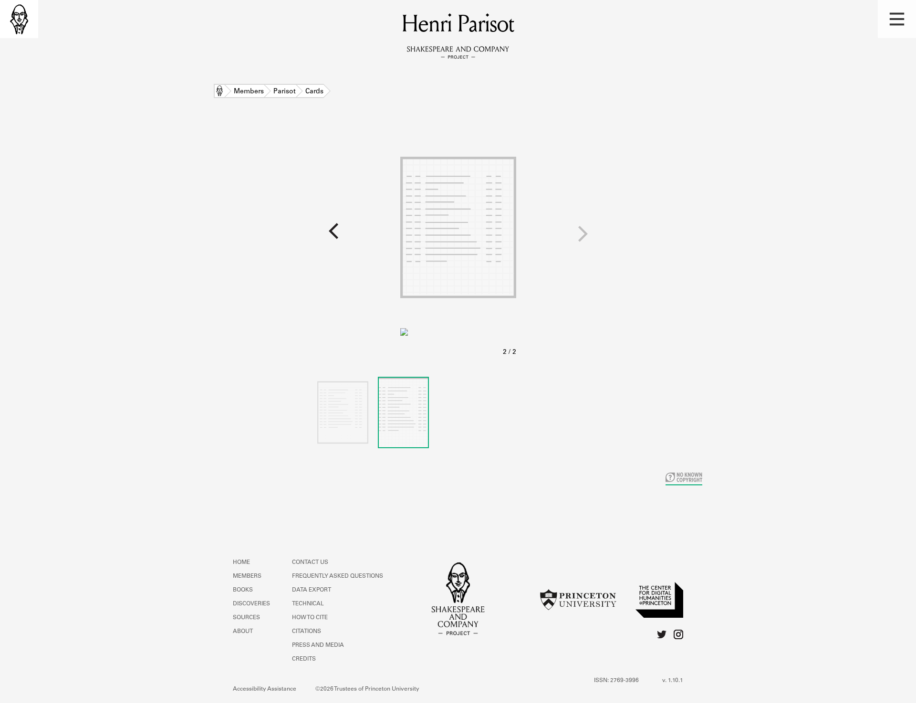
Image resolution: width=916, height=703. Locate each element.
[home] (19, 19)
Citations (306, 631)
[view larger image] (458, 242)
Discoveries (251, 604)
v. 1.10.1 (672, 680)
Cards (314, 92)
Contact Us (310, 562)
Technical (308, 604)
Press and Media (318, 645)
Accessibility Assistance (264, 689)
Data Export (311, 590)
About (243, 631)
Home (219, 92)
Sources (246, 618)
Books (243, 590)
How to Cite (310, 618)
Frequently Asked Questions (337, 576)
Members (249, 92)
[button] (897, 19)
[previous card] (200, 237)
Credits (304, 659)
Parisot (284, 92)
